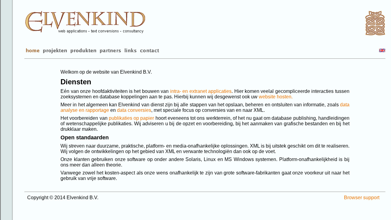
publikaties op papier (131, 118)
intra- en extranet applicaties (201, 91)
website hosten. (276, 96)
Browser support (361, 197)
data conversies (134, 110)
